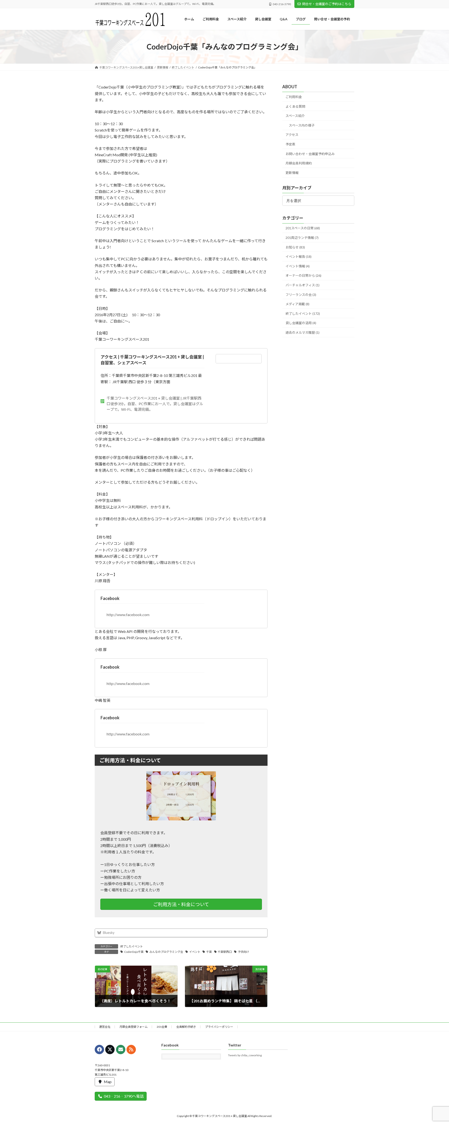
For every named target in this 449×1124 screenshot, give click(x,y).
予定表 (290, 144)
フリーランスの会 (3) (301, 295)
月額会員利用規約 (299, 163)
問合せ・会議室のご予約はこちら (326, 4)
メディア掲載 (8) (297, 304)
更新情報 (292, 173)
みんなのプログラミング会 (166, 952)
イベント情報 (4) (298, 266)
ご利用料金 (294, 97)
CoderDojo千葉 (134, 952)
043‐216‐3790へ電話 (124, 1096)
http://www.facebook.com (128, 614)
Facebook (110, 598)
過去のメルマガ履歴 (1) (302, 332)
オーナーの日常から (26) (303, 276)
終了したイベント (131, 946)
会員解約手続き (186, 1026)
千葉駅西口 (225, 952)
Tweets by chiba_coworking (245, 1055)
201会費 (162, 1026)
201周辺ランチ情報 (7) (302, 238)
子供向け (243, 952)
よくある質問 (295, 106)
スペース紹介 (295, 116)
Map (108, 1081)
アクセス (292, 135)
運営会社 (104, 1026)
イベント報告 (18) (298, 257)
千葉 (209, 952)
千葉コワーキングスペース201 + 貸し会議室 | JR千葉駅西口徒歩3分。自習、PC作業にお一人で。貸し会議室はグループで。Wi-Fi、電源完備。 (155, 403)
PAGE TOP (434, 1085)
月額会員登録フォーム (133, 1026)
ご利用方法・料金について (181, 904)
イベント (194, 952)
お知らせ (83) (295, 247)
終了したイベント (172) (303, 314)
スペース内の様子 (302, 125)
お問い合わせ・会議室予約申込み (310, 154)
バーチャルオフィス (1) (302, 285)
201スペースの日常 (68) (303, 228)
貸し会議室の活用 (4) (301, 323)
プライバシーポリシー (219, 1026)
